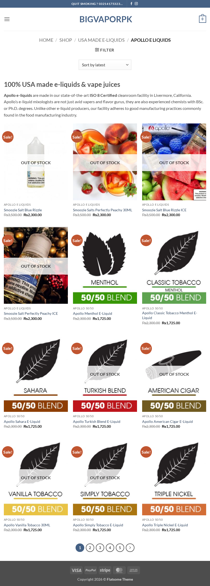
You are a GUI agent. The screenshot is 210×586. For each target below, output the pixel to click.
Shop (65, 40)
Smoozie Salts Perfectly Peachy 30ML (102, 210)
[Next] (130, 547)
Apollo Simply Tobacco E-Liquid (98, 525)
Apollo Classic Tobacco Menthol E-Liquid (169, 315)
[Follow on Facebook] (131, 4)
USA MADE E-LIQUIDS (101, 40)
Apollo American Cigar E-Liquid (167, 421)
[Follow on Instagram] (136, 4)
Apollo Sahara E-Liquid (22, 421)
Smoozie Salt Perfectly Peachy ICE (31, 313)
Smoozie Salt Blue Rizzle (23, 210)
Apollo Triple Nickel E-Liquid (165, 525)
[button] (7, 19)
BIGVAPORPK (105, 19)
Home (46, 40)
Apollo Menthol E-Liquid (92, 313)
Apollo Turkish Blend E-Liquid (96, 421)
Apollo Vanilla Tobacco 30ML (27, 525)
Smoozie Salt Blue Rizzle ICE (164, 210)
